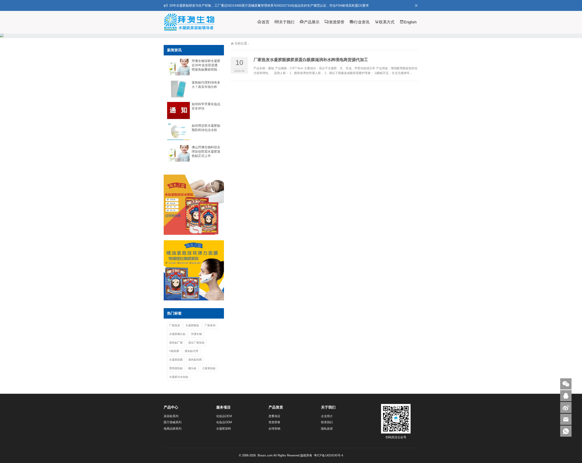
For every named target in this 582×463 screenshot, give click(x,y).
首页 (265, 22)
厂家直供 (210, 325)
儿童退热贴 (209, 368)
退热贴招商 (195, 359)
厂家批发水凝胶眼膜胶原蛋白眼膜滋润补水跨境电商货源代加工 (310, 59)
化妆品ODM (224, 422)
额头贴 (192, 368)
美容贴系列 (171, 416)
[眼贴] (194, 233)
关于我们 (286, 22)
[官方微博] (566, 407)
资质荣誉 (336, 22)
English (410, 22)
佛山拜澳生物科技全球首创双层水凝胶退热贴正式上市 (206, 151)
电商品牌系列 (172, 428)
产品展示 (311, 22)
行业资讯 (361, 22)
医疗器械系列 (172, 422)
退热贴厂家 (176, 342)
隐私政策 (327, 428)
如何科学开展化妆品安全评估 (206, 106)
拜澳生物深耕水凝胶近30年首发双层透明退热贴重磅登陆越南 (206, 65)
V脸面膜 (174, 351)
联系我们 (327, 422)
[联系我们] (566, 395)
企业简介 (327, 416)
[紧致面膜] (194, 299)
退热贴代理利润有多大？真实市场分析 (206, 85)
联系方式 (386, 22)
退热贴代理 (191, 351)
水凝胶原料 (223, 428)
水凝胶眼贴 (192, 325)
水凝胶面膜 (176, 359)
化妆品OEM (224, 416)
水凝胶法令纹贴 (178, 377)
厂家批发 (174, 325)
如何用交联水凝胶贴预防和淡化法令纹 (206, 128)
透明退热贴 (176, 368)
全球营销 (274, 428)
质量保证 (274, 416)
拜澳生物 (196, 334)
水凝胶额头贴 (177, 334)
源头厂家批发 (196, 342)
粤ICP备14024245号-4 (328, 455)
